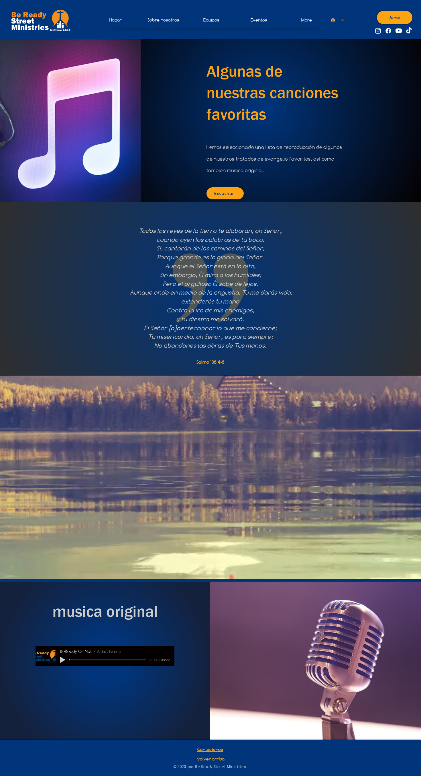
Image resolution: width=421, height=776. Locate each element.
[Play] (62, 660)
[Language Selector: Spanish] (335, 20)
